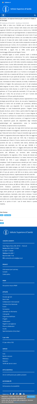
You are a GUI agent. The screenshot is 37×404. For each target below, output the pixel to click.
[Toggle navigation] (3, 15)
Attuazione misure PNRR (10, 286)
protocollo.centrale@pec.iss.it (14, 258)
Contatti (5, 272)
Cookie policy (6, 274)
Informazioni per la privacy (10, 269)
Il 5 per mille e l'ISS (8, 342)
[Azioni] (3, 2)
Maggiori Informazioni (20, 402)
